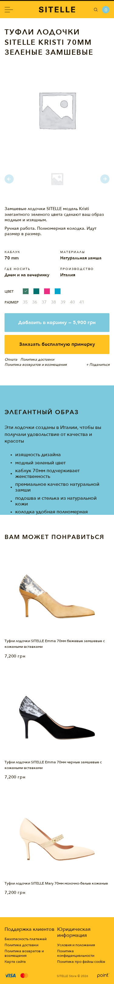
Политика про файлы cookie (81, 962)
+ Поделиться (97, 364)
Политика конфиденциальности (75, 953)
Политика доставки (21, 945)
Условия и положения (76, 945)
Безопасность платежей (26, 939)
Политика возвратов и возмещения (24, 953)
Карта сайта (15, 962)
